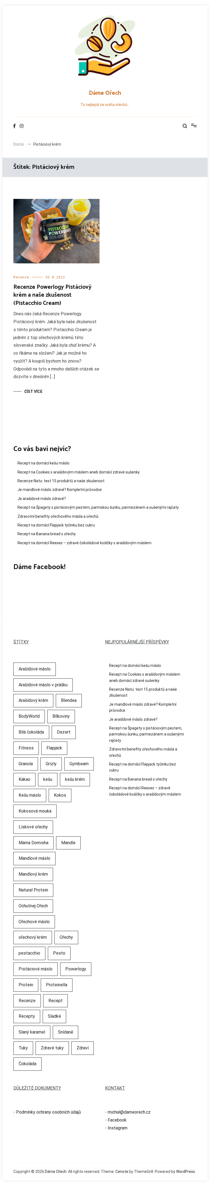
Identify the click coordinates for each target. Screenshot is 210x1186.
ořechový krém (33, 937)
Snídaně (65, 1032)
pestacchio (29, 953)
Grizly (51, 763)
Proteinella (56, 984)
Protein (26, 984)
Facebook (117, 1120)
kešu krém (75, 779)
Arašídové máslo (35, 669)
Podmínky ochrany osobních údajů (48, 1112)
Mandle (68, 842)
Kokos (60, 795)
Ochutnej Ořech (33, 905)
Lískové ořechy (33, 826)
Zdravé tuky (52, 1047)
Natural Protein (33, 890)
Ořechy (66, 937)
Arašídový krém (33, 700)
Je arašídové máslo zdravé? (42, 498)
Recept (55, 1000)
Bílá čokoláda (31, 732)
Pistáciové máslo (35, 969)
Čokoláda (27, 1063)
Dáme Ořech (105, 93)
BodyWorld (29, 716)
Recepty (27, 1016)
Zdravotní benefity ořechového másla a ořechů (58, 516)
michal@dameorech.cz (129, 1112)
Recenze (21, 277)
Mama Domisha (33, 842)
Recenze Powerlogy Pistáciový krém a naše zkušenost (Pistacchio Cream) (52, 295)
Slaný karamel (32, 1032)
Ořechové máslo (34, 921)
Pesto (59, 953)
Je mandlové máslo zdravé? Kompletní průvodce (60, 489)
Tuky (23, 1047)
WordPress (185, 1171)
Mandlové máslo (34, 858)
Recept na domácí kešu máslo (43, 463)
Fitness (26, 748)
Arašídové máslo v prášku (43, 684)
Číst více (33, 391)
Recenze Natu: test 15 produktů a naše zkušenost (61, 481)
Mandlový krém (33, 874)
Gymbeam (79, 763)
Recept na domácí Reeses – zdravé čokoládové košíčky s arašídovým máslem (84, 543)
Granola (26, 763)
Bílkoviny (61, 716)
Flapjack (54, 748)
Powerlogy (75, 969)
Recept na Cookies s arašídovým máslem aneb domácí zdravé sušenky (79, 472)
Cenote (121, 1171)
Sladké (54, 1016)
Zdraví (83, 1047)
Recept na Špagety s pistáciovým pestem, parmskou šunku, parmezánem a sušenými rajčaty (98, 507)
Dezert (64, 732)
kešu (47, 779)
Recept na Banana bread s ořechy (47, 534)
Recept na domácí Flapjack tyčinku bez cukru (56, 525)
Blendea (69, 700)
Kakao (24, 779)
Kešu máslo (30, 795)
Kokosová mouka (35, 811)
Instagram (117, 1128)
